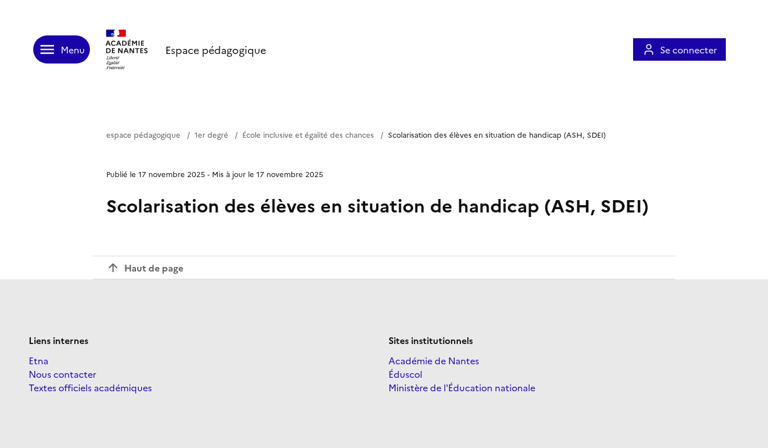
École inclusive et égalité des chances (308, 134)
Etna (38, 360)
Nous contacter (62, 374)
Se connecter (688, 49)
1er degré (211, 134)
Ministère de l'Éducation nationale (461, 387)
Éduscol (405, 374)
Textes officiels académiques (90, 387)
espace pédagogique (143, 134)
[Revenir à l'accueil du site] (127, 49)
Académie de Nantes (433, 360)
